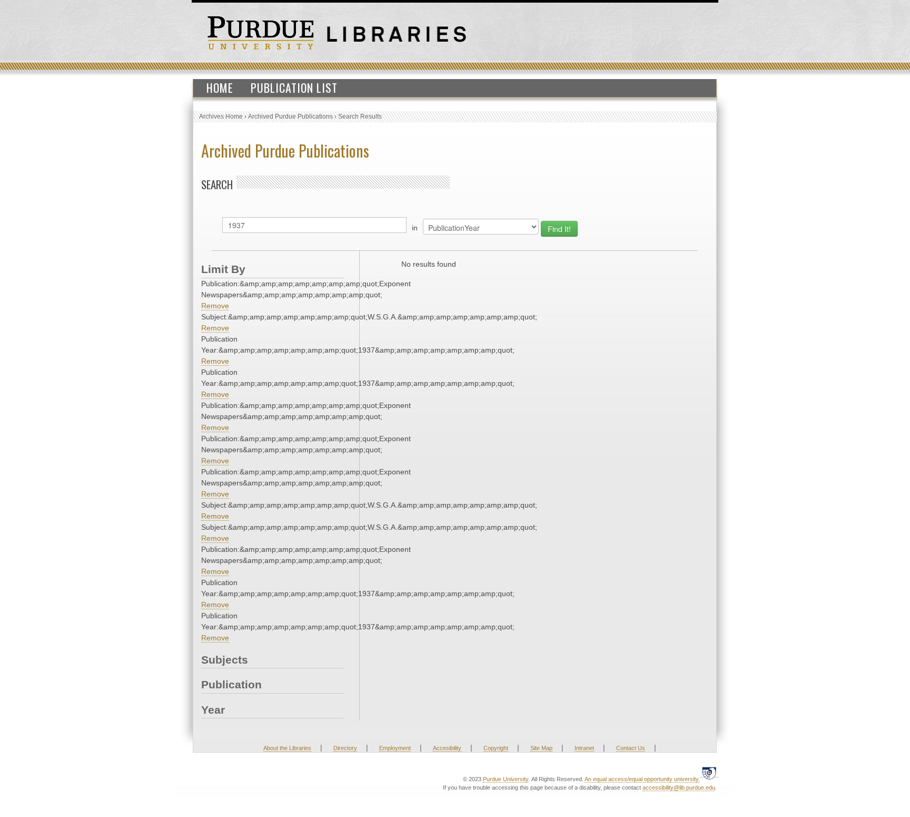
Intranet (584, 748)
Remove (215, 305)
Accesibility (447, 748)
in (415, 227)
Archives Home (221, 116)
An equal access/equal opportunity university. (642, 779)
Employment (395, 748)
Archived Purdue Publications (290, 116)
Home (219, 87)
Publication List (294, 87)
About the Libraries (287, 748)
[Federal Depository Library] (709, 773)
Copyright (495, 748)
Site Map (541, 748)
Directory (345, 748)
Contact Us (630, 748)
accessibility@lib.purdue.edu (678, 787)
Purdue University (505, 779)
